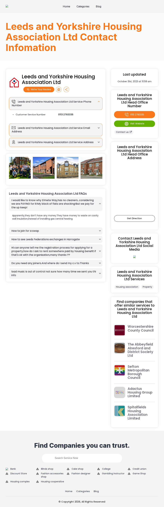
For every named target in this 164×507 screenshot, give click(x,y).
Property (147, 286)
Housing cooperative (52, 481)
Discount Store (18, 473)
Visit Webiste (137, 123)
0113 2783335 (65, 114)
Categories (83, 6)
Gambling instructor (113, 473)
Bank (13, 468)
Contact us (122, 132)
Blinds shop (47, 468)
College (106, 468)
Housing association (127, 286)
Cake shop (77, 468)
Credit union (139, 468)
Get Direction (134, 218)
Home (66, 6)
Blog (98, 6)
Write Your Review (41, 89)
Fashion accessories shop (52, 475)
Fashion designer (81, 473)
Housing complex (20, 481)
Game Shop (139, 473)
